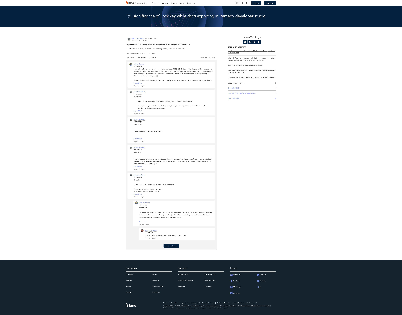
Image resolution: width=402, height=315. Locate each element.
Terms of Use (227, 306)
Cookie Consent (252, 303)
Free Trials (174, 303)
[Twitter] (254, 42)
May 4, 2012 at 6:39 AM (139, 40)
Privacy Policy (191, 303)
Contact (165, 303)
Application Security (223, 303)
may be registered (202, 308)
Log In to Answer (171, 246)
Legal (182, 303)
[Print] (250, 42)
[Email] (245, 42)
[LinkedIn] (259, 42)
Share (154, 57)
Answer (143, 57)
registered (190, 308)
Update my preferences (206, 303)
